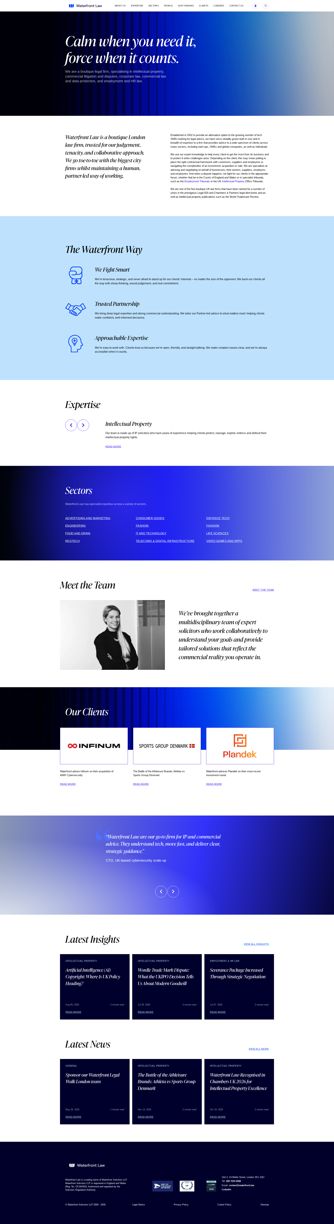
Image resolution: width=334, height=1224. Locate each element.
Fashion (142, 525)
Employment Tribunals (197, 181)
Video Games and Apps (224, 540)
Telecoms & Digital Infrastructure (165, 540)
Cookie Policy (224, 1204)
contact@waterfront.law (241, 1185)
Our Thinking (186, 6)
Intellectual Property (233, 181)
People (168, 6)
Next (83, 425)
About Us (120, 6)
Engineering (75, 525)
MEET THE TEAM (263, 589)
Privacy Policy (181, 1204)
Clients (203, 6)
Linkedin (226, 1189)
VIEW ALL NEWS (259, 1049)
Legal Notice (138, 1204)
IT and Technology (151, 533)
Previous (71, 425)
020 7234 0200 (233, 1181)
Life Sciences (217, 533)
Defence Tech (217, 518)
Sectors (153, 6)
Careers (218, 6)
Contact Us (236, 6)
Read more (113, 446)
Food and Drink (77, 533)
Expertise (137, 6)
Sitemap (264, 1204)
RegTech (72, 540)
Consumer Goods (150, 518)
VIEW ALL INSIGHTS (256, 944)
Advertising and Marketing (87, 518)
